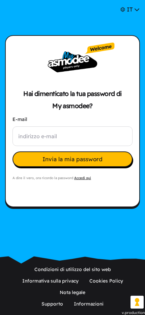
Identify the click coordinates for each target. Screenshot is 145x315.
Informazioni (89, 304)
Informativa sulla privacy (50, 281)
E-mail (19, 119)
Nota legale (72, 292)
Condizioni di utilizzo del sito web (72, 269)
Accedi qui (82, 178)
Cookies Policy (106, 281)
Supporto (52, 304)
